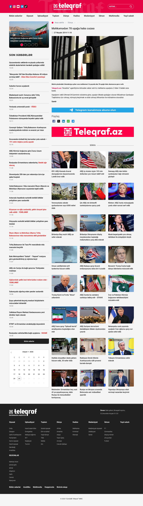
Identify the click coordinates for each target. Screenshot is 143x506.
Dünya (66, 16)
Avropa (59, 441)
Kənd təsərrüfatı (30, 428)
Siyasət (29, 16)
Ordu (11, 428)
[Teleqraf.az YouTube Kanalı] (93, 132)
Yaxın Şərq (60, 438)
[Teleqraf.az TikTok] (25, 6)
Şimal (11, 468)
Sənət (90, 435)
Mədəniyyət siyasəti (95, 428)
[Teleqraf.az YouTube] (18, 6)
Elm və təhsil (45, 431)
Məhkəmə (76, 428)
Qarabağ (12, 447)
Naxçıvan (12, 480)
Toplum (55, 16)
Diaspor (12, 431)
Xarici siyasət (13, 441)
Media (43, 441)
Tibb (42, 438)
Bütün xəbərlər (15, 16)
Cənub (11, 477)
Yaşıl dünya (45, 435)
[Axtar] (131, 6)
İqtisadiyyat (43, 16)
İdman (102, 16)
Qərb (10, 474)
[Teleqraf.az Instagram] (14, 6)
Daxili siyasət (13, 444)
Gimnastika (108, 431)
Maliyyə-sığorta (30, 435)
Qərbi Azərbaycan (15, 435)
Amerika (59, 431)
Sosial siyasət (45, 428)
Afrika (59, 428)
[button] (21, 44)
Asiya (59, 435)
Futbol (106, 441)
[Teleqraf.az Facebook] (10, 6)
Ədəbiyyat (92, 431)
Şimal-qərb (13, 465)
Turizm (27, 444)
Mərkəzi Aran (13, 462)
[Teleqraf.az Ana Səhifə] (68, 6)
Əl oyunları (108, 438)
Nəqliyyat (28, 441)
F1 (105, 428)
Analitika (12, 450)
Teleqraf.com (56, 88)
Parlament (12, 438)
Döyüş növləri (109, 435)
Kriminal (75, 431)
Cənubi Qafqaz (62, 444)
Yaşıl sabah (129, 16)
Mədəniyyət (89, 16)
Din (42, 444)
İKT (26, 438)
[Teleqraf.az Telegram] (22, 6)
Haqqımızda (49, 487)
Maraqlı (75, 435)
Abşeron (12, 471)
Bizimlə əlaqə (62, 487)
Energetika (28, 431)
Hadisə (76, 16)
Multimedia (114, 16)
